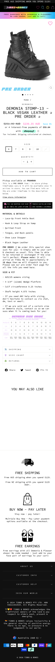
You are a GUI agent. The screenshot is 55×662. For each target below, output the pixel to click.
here (31, 267)
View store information (14, 197)
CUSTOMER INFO (26, 575)
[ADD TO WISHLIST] (49, 23)
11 (45, 149)
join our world (27, 593)
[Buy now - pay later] (27, 499)
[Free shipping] (27, 462)
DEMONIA (27, 104)
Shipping (22, 134)
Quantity (27, 157)
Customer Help (26, 584)
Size (27, 144)
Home (26, 99)
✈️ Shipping (13, 349)
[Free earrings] (27, 536)
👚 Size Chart (15, 355)
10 (37, 149)
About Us (26, 566)
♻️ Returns (12, 361)
